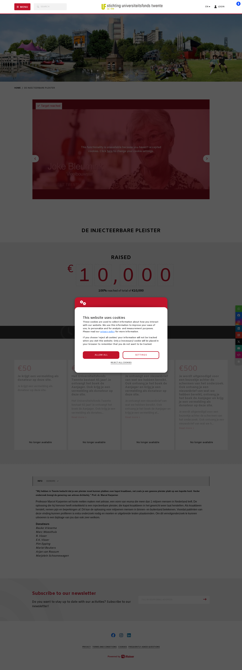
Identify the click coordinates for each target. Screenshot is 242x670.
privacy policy (107, 331)
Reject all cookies (121, 362)
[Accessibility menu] (238, 4)
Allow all (101, 355)
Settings (141, 355)
